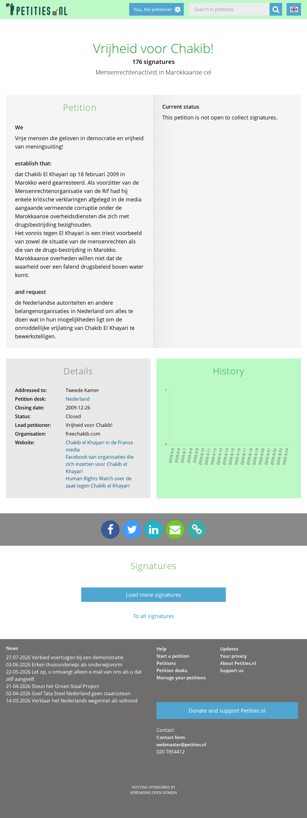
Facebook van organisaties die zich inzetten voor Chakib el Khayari (100, 464)
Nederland (78, 399)
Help (161, 649)
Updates (229, 649)
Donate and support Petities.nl (227, 710)
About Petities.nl (238, 663)
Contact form (170, 737)
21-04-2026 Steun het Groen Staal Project (52, 686)
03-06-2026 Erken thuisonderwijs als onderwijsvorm (64, 664)
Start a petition (172, 656)
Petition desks (171, 670)
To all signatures (153, 616)
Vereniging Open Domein (153, 792)
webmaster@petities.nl (181, 744)
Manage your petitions (181, 678)
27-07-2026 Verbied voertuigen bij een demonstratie (65, 657)
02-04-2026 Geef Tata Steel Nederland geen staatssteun (68, 693)
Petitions (166, 663)
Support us (231, 670)
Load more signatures (153, 594)
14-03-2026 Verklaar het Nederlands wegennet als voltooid (72, 700)
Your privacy (233, 656)
